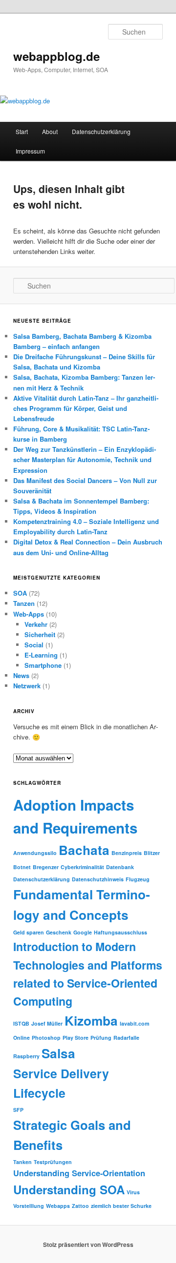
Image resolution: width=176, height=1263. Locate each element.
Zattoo (80, 1205)
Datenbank (120, 867)
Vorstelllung (28, 1205)
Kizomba (91, 1020)
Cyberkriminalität (82, 867)
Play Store (75, 1037)
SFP (18, 1109)
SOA (20, 593)
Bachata (84, 850)
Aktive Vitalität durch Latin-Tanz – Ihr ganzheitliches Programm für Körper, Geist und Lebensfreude (85, 408)
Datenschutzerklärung (101, 131)
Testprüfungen (53, 1162)
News (21, 675)
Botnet (22, 867)
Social (34, 644)
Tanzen (24, 603)
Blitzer (152, 852)
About (50, 131)
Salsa (58, 1053)
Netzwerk (27, 685)
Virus (133, 1192)
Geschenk (58, 932)
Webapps (58, 1205)
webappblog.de (56, 56)
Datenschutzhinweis (98, 879)
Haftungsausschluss (120, 932)
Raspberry (26, 1056)
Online (21, 1037)
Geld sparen (28, 932)
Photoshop (46, 1037)
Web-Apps (28, 614)
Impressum (30, 151)
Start (22, 131)
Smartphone (43, 665)
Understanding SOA (69, 1189)
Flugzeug (138, 879)
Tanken (22, 1162)
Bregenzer (46, 867)
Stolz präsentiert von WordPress (88, 1244)
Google (82, 932)
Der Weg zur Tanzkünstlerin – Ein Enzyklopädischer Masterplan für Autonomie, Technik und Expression (84, 459)
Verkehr (35, 624)
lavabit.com (134, 1023)
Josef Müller (47, 1023)
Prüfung (100, 1037)
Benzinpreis (126, 852)
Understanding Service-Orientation (79, 1173)
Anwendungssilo (35, 852)
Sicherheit (39, 634)
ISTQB (21, 1023)
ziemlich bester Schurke (121, 1205)
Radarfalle (126, 1037)
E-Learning (41, 655)
